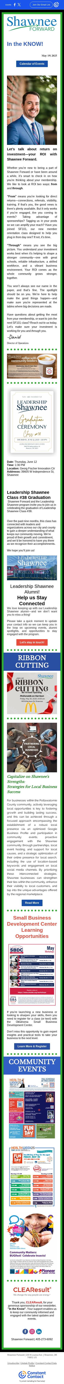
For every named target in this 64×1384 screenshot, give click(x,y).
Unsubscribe (13, 1363)
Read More (32, 902)
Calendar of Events (32, 63)
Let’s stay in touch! (32, 642)
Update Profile (27, 1363)
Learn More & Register (32, 1046)
